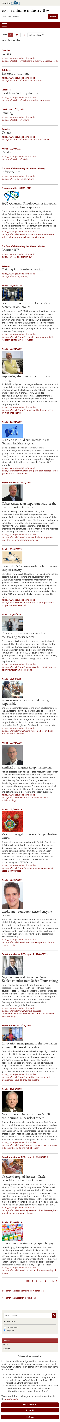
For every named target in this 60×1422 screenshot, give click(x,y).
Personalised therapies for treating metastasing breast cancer (23, 635)
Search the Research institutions (20, 1297)
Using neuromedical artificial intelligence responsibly (28, 702)
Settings (30, 1417)
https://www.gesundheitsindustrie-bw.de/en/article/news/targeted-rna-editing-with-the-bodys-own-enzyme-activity (28, 602)
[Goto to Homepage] (27, 10)
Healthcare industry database (20, 93)
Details (6, 54)
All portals (11, 1330)
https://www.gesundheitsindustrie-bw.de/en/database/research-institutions (22, 79)
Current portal (13, 1327)
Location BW (10, 250)
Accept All (30, 1410)
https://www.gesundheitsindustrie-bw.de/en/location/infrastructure (19, 177)
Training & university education (22, 269)
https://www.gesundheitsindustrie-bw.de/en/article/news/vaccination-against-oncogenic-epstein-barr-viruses (28, 868)
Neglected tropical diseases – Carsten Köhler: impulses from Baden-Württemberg (30, 979)
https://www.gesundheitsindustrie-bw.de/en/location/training (19, 275)
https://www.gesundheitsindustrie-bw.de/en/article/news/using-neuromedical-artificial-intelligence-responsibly (27, 731)
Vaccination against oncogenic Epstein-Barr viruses (29, 836)
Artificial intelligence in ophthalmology (27, 767)
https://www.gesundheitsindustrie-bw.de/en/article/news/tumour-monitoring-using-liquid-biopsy (29, 1270)
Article (5, 1344)
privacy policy (11, 1398)
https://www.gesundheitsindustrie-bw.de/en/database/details (19, 158)
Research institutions (15, 74)
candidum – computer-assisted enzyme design (27, 913)
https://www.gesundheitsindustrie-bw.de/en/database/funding (19, 118)
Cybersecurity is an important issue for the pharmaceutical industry (29, 505)
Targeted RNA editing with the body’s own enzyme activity (29, 568)
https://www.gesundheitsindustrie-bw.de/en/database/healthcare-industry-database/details (30, 59)
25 (11, 35)
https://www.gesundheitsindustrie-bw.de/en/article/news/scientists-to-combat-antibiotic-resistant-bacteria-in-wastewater (28, 337)
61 (52, 1281)
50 (18, 35)
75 (25, 35)
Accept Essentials (30, 1404)
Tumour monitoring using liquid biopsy (28, 1243)
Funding (7, 113)
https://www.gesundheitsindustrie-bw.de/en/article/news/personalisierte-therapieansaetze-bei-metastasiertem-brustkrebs (29, 667)
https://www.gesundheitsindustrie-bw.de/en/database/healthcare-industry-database (26, 99)
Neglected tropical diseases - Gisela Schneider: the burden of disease (23, 1178)
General (6, 1340)
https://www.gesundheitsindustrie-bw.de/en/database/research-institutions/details (25, 138)
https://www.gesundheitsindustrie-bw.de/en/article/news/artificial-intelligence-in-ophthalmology (25, 797)
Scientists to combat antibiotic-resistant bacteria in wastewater (27, 305)
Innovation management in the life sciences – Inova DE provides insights (29, 1045)
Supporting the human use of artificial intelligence (26, 378)
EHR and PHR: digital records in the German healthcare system (25, 441)
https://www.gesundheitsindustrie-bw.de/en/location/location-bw (19, 255)
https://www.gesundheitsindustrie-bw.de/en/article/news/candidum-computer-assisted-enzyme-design (28, 942)
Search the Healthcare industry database (24, 1290)
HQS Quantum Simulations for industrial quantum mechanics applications (29, 205)
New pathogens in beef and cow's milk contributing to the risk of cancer (26, 1116)
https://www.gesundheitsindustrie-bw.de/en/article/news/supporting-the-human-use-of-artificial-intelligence (28, 410)
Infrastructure (11, 172)
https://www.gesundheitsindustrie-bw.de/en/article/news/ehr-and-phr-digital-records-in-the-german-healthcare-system (30, 470)
